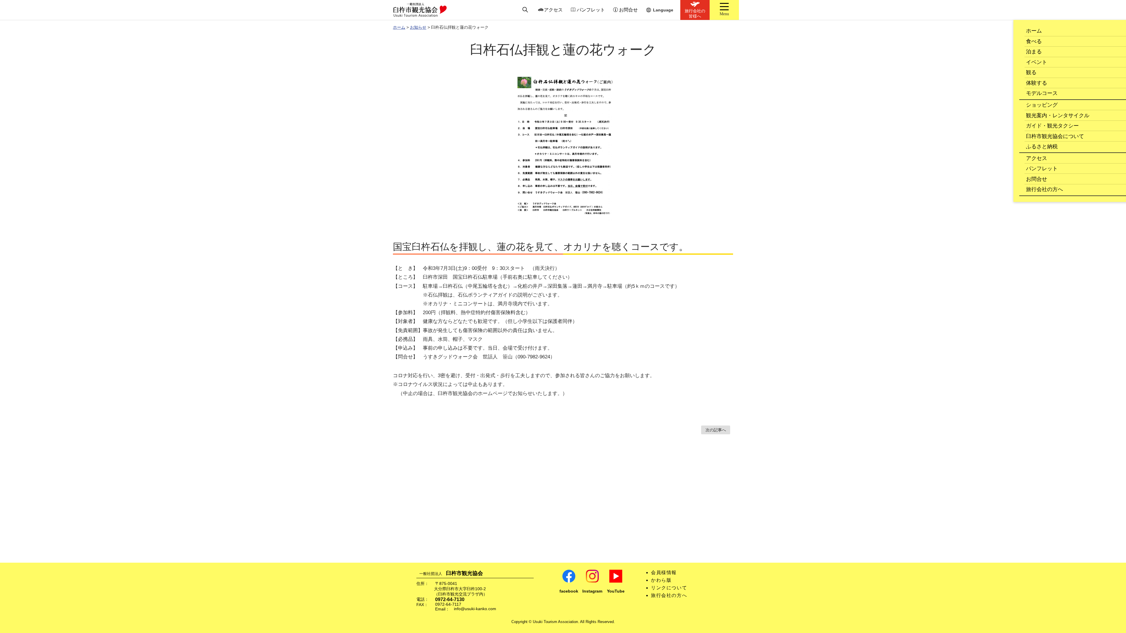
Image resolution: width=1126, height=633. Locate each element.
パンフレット (591, 9)
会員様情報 (664, 572)
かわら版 (661, 580)
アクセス (553, 9)
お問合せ (628, 9)
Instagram (592, 591)
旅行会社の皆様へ (695, 13)
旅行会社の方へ (669, 595)
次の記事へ (716, 430)
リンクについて (669, 587)
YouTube (616, 591)
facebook (568, 591)
